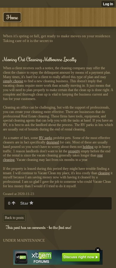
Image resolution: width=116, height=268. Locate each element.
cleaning (104, 173)
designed (52, 142)
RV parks (45, 138)
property (74, 151)
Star (24, 203)
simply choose (13, 81)
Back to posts (14, 218)
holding (88, 147)
